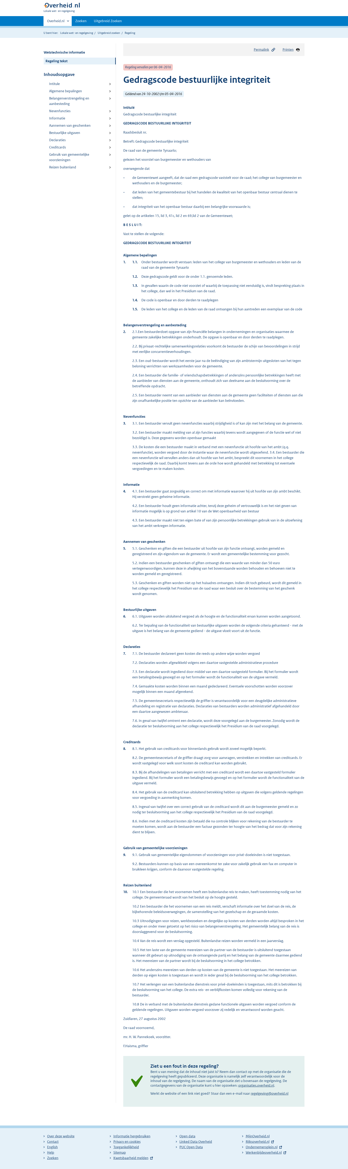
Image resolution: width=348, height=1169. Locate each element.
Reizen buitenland (62, 167)
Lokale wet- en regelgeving (76, 33)
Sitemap (119, 1152)
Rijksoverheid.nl (257, 1141)
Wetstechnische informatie (64, 52)
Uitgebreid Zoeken (108, 21)
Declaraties (57, 140)
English (52, 1147)
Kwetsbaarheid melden (130, 1158)
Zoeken (81, 21)
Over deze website (61, 1136)
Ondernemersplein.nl (262, 1147)
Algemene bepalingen (65, 91)
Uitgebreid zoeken (109, 33)
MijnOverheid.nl (258, 1136)
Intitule (54, 84)
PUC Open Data (191, 1147)
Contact (53, 1141)
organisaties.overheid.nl (256, 1085)
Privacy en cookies (127, 1141)
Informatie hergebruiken (131, 1136)
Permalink (261, 49)
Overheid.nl (55, 22)
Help (50, 1152)
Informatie (57, 118)
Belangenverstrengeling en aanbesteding (69, 101)
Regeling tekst (56, 61)
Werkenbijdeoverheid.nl (264, 1152)
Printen (288, 49)
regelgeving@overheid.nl (269, 1093)
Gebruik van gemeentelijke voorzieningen (69, 157)
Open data (187, 1136)
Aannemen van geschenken (70, 125)
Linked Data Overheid (195, 1141)
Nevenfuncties (59, 111)
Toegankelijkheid (126, 1147)
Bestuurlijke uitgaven (64, 133)
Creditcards (57, 147)
